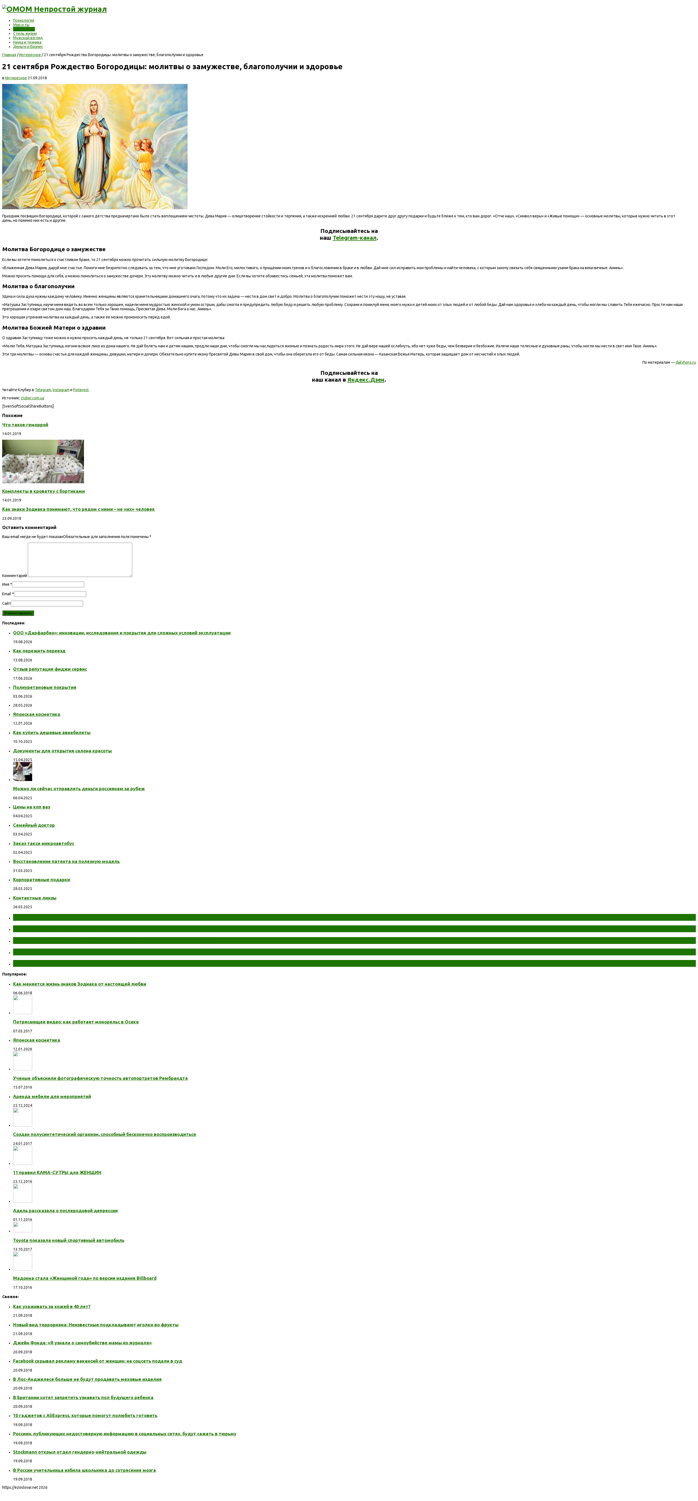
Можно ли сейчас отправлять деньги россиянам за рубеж (79, 788)
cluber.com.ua (32, 398)
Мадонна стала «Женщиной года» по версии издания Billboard (85, 1278)
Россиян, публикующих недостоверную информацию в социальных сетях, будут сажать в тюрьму (124, 1433)
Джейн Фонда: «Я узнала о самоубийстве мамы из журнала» (82, 1342)
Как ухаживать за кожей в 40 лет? (52, 1306)
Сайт (6, 603)
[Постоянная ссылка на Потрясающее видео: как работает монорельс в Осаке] (22, 1013)
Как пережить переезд (39, 650)
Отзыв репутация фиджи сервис (50, 669)
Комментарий (14, 575)
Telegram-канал (355, 237)
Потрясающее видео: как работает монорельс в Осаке (76, 1021)
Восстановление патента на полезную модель (66, 861)
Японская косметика (36, 714)
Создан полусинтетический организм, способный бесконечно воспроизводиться (104, 1134)
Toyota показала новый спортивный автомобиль (68, 1240)
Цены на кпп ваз (31, 806)
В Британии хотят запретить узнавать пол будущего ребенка (83, 1397)
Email (6, 594)
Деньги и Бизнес (28, 46)
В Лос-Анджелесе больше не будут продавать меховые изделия (87, 1379)
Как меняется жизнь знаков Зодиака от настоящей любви (79, 984)
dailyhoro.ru (686, 362)
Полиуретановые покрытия (44, 687)
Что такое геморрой (25, 424)
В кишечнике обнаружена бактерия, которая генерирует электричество (115, 940)
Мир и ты (21, 25)
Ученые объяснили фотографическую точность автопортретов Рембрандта (100, 1078)
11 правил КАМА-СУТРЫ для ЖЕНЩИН (57, 1172)
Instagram (61, 390)
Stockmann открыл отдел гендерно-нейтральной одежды (79, 1452)
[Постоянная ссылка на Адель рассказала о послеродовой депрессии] (22, 1201)
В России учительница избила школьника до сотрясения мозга (84, 1470)
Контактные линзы (34, 897)
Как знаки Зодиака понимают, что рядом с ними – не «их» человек (78, 509)
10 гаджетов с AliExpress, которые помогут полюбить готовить (85, 1415)
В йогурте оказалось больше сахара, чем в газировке (89, 952)
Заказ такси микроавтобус (43, 843)
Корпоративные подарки (41, 879)
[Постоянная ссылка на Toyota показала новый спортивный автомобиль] (22, 1231)
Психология (23, 20)
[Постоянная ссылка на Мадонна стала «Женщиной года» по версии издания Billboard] (22, 1269)
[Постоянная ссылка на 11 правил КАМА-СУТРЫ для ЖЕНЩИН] (22, 1163)
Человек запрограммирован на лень (64, 963)
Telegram (43, 390)
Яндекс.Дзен (365, 379)
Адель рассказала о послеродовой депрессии (65, 1210)
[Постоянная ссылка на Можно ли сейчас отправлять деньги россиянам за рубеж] (22, 779)
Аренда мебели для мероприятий (52, 1096)
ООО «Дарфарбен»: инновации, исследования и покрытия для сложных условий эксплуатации (122, 632)
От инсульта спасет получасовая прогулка (73, 917)
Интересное (24, 29)
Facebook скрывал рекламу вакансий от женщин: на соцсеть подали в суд (97, 1361)
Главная (9, 55)
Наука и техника (27, 42)
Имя (5, 584)
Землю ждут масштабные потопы (62, 928)
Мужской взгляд (28, 38)
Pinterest (81, 390)
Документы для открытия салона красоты (62, 750)
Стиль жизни (25, 33)
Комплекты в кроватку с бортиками (43, 491)
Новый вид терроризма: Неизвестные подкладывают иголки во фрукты (96, 1324)
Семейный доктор (34, 825)
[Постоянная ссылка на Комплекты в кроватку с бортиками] (43, 482)
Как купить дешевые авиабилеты (52, 732)
